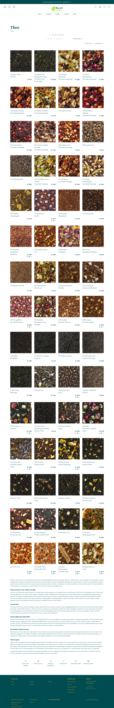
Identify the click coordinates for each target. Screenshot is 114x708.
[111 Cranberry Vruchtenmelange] (69, 166)
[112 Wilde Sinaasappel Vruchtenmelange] (93, 166)
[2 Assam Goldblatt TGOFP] (93, 376)
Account (69, 684)
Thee (40, 14)
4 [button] (54, 39)
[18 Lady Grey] (45, 376)
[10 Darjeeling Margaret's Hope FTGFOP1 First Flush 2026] (45, 61)
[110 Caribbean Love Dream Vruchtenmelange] (45, 166)
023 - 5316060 (89, 686)
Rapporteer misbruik (16, 706)
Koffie (58, 14)
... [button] (65, 39)
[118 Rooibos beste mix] (45, 236)
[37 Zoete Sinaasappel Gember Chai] (69, 553)
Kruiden (48, 14)
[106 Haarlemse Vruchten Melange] (21, 131)
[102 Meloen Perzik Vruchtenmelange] (21, 97)
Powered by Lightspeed (92, 699)
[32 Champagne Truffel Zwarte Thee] (45, 519)
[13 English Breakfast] (21, 342)
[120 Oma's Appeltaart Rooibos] (93, 236)
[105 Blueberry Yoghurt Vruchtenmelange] (93, 97)
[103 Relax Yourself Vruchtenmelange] (45, 97)
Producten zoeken (25, 664)
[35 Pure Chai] (21, 553)
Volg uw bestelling (50, 664)
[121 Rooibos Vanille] (21, 272)
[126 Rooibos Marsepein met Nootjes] (45, 306)
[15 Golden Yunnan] (69, 342)
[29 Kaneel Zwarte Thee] (45, 484)
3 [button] (51, 39)
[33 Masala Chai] (69, 519)
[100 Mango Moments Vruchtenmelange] (69, 61)
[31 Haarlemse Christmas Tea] (21, 519)
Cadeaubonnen (88, 663)
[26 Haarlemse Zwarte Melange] (69, 448)
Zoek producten (71, 681)
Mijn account (38, 663)
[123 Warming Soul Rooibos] (69, 272)
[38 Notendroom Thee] (93, 553)
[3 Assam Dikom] (69, 484)
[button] (57, 8)
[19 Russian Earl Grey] (69, 376)
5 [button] (57, 39)
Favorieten (63, 663)
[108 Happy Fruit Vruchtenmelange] (69, 131)
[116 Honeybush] (93, 200)
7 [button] (62, 39)
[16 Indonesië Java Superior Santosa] (93, 342)
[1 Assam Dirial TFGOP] (21, 61)
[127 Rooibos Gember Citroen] (69, 306)
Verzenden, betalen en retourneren (16, 703)
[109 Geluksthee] (93, 131)
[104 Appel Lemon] (69, 97)
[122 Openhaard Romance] (45, 272)
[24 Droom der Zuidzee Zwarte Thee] (21, 448)
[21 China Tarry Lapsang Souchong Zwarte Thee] (45, 412)
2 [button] (48, 39)
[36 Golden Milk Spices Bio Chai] (45, 553)
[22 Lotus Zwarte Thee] (69, 412)
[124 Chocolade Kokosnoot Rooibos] (93, 272)
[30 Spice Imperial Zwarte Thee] (93, 484)
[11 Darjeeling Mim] (21, 166)
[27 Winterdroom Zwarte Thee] (93, 448)
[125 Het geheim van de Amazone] (21, 306)
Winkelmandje (76, 663)
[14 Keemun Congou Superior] (45, 342)
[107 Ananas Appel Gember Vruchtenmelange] (45, 131)
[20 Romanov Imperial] (21, 412)
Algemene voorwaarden (17, 699)
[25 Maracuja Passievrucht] (45, 448)
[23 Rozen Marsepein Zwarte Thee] (93, 412)
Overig (66, 14)
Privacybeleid (33, 699)
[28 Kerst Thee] (21, 484)
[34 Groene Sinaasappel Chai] (93, 519)
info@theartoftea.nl (91, 688)
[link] (67, 2)
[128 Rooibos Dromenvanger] (93, 306)
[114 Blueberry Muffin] (45, 200)
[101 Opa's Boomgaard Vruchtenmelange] (93, 61)
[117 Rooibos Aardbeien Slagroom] (21, 236)
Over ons (32, 702)
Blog (74, 14)
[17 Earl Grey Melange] (21, 376)
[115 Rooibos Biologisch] (69, 200)
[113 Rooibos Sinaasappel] (21, 200)
